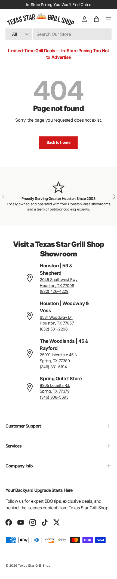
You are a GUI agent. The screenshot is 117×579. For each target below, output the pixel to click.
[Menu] (108, 19)
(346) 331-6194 (53, 366)
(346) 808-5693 (54, 397)
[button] (96, 19)
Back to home (58, 142)
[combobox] (58, 34)
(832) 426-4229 (54, 291)
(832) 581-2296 (53, 329)
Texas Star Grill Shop (34, 565)
